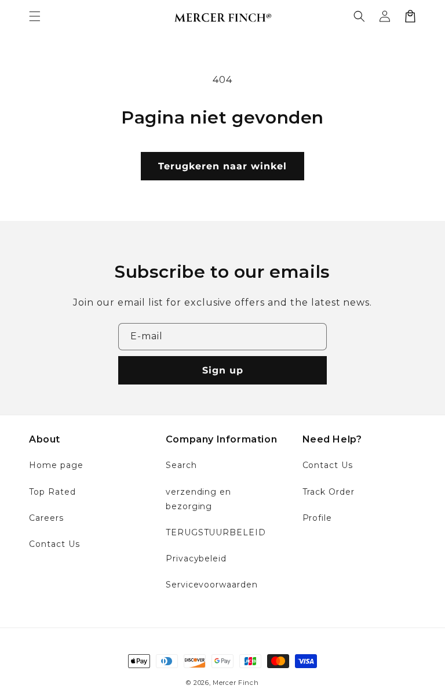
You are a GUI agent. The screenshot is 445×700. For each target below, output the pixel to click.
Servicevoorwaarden (212, 584)
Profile (317, 518)
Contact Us (54, 544)
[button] (35, 16)
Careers (46, 518)
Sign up (222, 370)
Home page (56, 465)
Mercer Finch (235, 683)
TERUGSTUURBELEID (216, 532)
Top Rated (52, 492)
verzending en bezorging (198, 499)
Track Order (328, 492)
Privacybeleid (196, 558)
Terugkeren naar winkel (222, 166)
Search (181, 465)
